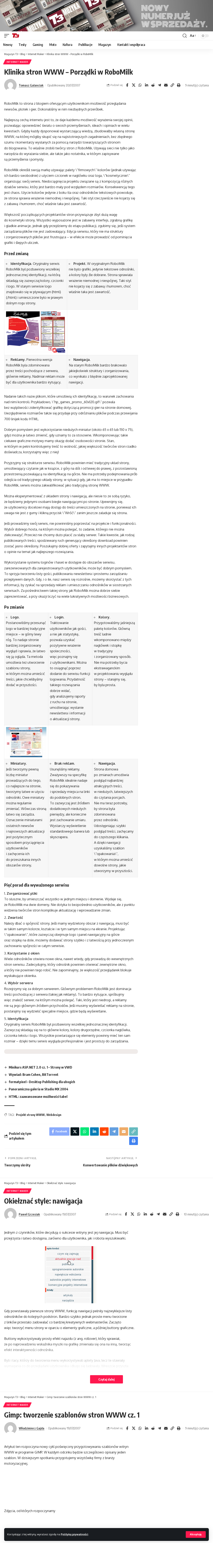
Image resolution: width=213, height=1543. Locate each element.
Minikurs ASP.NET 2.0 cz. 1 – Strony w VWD (40, 1067)
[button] (196, 1534)
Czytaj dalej (106, 1379)
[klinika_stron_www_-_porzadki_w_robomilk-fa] (35, 332)
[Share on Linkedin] (146, 85)
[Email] (166, 85)
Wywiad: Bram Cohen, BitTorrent (33, 1074)
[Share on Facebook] (127, 85)
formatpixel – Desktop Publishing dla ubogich (42, 1082)
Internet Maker (17, 62)
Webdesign (53, 1115)
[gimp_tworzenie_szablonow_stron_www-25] (71, 1487)
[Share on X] (133, 85)
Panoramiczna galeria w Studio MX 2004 (38, 1089)
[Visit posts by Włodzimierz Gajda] (10, 1428)
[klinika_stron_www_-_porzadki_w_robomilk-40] (26, 742)
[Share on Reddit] (153, 85)
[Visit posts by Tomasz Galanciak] (10, 85)
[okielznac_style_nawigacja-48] (71, 1274)
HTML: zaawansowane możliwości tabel (38, 1097)
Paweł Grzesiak (29, 1214)
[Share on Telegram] (159, 85)
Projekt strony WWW (30, 1115)
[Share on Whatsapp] (140, 85)
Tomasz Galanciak (31, 85)
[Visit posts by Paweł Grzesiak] (10, 1214)
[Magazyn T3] (15, 35)
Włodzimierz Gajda (31, 1428)
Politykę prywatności (74, 1534)
